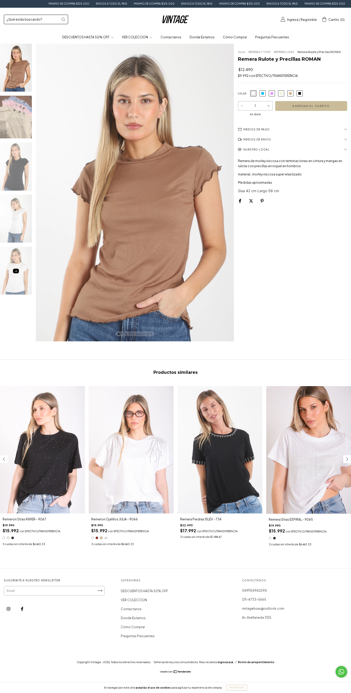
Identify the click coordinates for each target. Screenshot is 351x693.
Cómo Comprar (235, 37)
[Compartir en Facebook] (240, 201)
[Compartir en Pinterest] (262, 201)
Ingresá (292, 20)
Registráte (309, 20)
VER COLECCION (135, 37)
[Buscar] (63, 19)
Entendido (236, 687)
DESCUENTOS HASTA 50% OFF (86, 37)
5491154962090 (254, 590)
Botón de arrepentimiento (256, 662)
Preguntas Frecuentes (272, 37)
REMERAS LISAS (284, 52)
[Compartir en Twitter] (251, 201)
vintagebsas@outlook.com (263, 608)
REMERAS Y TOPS (259, 52)
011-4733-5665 (254, 599)
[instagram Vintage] (9, 609)
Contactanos (171, 37)
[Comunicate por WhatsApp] (341, 672)
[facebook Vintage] (22, 609)
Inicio (241, 52)
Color (242, 93)
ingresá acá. (226, 662)
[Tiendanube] (176, 672)
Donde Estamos (202, 37)
